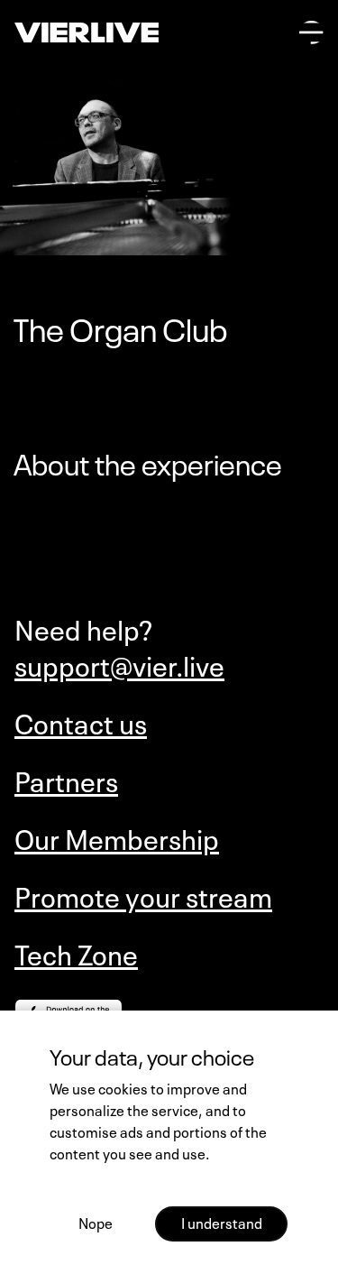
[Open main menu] (311, 33)
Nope (95, 1221)
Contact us (80, 722)
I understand (221, 1221)
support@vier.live (119, 664)
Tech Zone (76, 953)
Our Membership (116, 837)
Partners (66, 780)
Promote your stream (143, 895)
